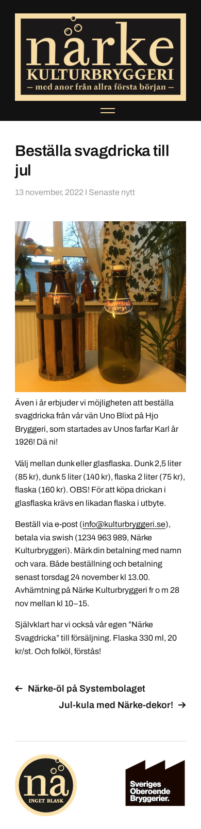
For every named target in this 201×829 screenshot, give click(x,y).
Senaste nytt (112, 192)
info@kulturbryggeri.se (123, 524)
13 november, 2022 (49, 192)
